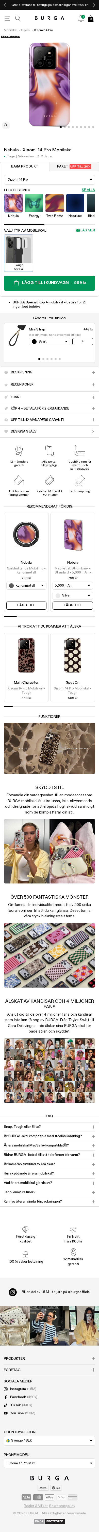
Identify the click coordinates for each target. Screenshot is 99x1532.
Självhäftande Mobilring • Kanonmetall (26, 570)
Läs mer (87, 230)
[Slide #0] (61, 127)
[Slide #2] (69, 127)
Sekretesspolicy (62, 1506)
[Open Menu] (7, 18)
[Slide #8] (93, 127)
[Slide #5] (81, 127)
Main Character (26, 682)
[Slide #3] (73, 127)
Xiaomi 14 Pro (43, 30)
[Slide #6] (85, 127)
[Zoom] (6, 126)
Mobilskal (10, 30)
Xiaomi (25, 30)
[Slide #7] (89, 127)
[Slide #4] (77, 127)
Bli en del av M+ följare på (56, 1292)
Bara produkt (24, 166)
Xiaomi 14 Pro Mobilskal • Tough (26, 690)
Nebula (26, 562)
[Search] (18, 18)
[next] (94, 5)
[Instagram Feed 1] (49, 1326)
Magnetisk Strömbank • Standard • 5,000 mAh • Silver (73, 571)
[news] (81, 18)
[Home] (49, 18)
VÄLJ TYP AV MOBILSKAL (25, 230)
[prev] (5, 5)
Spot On (72, 682)
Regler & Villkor (36, 1506)
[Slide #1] (65, 127)
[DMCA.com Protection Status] (49, 1521)
